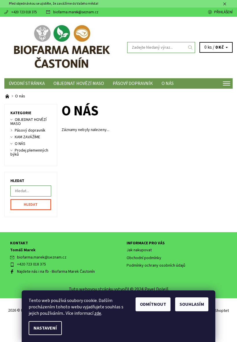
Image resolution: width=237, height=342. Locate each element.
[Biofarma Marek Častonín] (61, 47)
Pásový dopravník (133, 83)
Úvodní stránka (27, 83)
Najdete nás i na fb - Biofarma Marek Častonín (56, 271)
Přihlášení (223, 12)
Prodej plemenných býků (29, 152)
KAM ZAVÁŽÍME (27, 137)
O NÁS (168, 83)
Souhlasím (191, 304)
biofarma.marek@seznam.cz (75, 12)
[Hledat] (190, 47)
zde (97, 313)
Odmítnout (153, 304)
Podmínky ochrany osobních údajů (156, 265)
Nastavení (45, 328)
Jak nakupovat (139, 250)
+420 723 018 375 (24, 12)
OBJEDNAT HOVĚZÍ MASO (78, 83)
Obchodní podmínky (144, 258)
